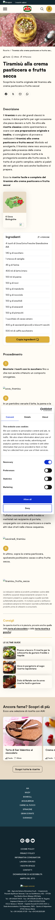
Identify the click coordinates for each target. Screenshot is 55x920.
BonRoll (27, 797)
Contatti (27, 870)
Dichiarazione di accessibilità (27, 874)
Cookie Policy (27, 849)
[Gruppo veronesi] (28, 887)
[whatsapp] (27, 94)
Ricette (6, 50)
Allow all (27, 499)
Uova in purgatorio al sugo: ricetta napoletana (31, 667)
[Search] (42, 9)
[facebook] (6, 94)
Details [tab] (27, 417)
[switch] (48, 470)
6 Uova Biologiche (10, 218)
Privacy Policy (27, 853)
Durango (27, 818)
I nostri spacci (27, 866)
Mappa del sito (27, 878)
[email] (20, 94)
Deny (27, 508)
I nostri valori (20, 2)
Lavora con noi (27, 861)
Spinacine (27, 809)
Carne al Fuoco (27, 805)
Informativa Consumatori (27, 857)
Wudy (27, 792)
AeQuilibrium (27, 801)
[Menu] (5, 9)
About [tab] (45, 417)
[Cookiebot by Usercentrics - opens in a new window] (40, 409)
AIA (27, 788)
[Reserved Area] (49, 9)
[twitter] (13, 94)
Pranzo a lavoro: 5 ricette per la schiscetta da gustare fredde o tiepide (33, 653)
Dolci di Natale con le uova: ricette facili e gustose (31, 681)
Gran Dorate (27, 813)
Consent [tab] (10, 417)
